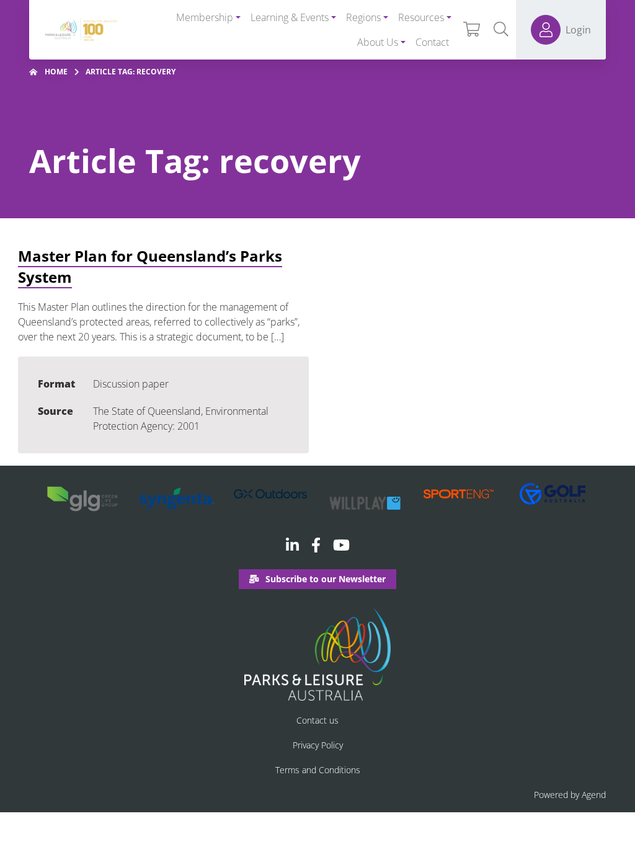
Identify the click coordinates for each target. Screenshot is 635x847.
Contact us (317, 720)
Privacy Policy (318, 745)
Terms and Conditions (317, 770)
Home (56, 71)
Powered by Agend (570, 794)
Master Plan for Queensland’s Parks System (150, 266)
